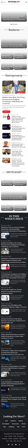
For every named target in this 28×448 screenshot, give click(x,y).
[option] (14, 13)
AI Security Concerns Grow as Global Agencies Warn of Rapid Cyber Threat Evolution (13, 399)
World (23, 426)
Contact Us (19, 441)
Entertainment (5, 423)
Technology (11, 426)
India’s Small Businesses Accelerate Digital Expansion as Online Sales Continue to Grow (13, 336)
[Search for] (26, 2)
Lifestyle (23, 423)
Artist (6, 420)
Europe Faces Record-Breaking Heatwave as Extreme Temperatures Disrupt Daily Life (13, 320)
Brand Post (13, 420)
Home (6, 436)
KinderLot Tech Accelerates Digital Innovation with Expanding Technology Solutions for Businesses (14, 17)
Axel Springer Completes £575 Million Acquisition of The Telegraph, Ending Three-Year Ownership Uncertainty (13, 276)
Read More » (6, 111)
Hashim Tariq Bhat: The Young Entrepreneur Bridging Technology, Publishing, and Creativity (13, 244)
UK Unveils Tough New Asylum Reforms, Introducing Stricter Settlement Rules (11, 291)
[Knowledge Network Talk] (14, 2)
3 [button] (13, 24)
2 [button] (12, 24)
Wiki (18, 426)
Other (4, 426)
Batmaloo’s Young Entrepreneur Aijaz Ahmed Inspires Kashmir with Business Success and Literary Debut (18, 119)
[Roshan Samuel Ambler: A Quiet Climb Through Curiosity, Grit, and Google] (6, 144)
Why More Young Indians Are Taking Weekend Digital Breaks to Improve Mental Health (13, 368)
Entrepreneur (15, 423)
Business (21, 420)
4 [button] (14, 24)
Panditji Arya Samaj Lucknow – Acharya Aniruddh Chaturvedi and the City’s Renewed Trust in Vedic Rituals (18, 162)
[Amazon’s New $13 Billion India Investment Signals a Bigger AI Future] (7, 64)
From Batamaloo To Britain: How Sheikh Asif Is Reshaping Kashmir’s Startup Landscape (18, 129)
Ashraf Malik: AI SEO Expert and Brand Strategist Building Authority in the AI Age (17, 153)
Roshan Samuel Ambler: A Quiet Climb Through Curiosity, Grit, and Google (18, 145)
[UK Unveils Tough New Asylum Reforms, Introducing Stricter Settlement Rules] (20, 206)
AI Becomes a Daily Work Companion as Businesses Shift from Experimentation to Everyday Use (13, 352)
